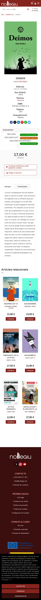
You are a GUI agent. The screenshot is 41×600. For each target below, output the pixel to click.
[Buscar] (28, 9)
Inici (2, 15)
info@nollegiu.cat (20, 481)
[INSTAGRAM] (20, 464)
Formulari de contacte (20, 485)
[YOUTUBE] (24, 464)
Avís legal (20, 497)
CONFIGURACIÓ (20, 596)
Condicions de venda (20, 501)
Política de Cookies (20, 509)
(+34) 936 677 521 (20, 477)
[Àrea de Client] (35, 3)
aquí (10, 580)
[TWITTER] (16, 464)
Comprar (10, 319)
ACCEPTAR (20, 586)
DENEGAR (20, 591)
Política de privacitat (20, 505)
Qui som (20, 525)
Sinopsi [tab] (8, 186)
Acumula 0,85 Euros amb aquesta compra (18, 167)
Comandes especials (20, 529)
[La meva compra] (32, 3)
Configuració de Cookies (20, 513)
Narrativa (10, 15)
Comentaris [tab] (22, 186)
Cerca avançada (35, 9)
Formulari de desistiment (20, 533)
